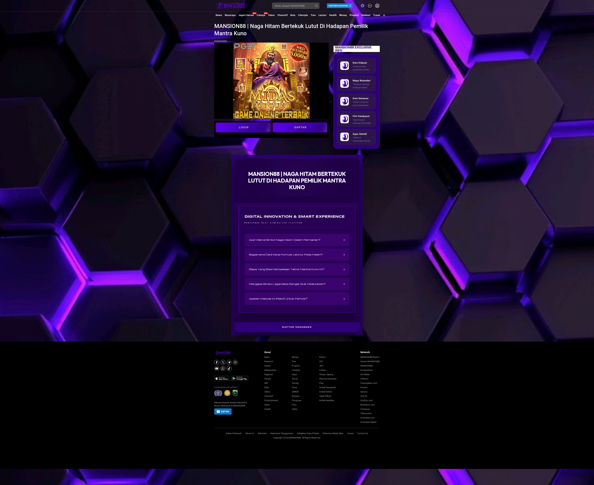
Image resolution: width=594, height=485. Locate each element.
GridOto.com (366, 400)
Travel (376, 15)
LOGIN (244, 127)
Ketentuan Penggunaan (282, 433)
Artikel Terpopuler (327, 387)
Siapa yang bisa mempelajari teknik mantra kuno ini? (297, 269)
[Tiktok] (229, 368)
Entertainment (271, 400)
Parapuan (296, 400)
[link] (369, 5)
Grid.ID (363, 396)
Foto (294, 404)
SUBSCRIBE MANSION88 (338, 6)
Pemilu (267, 378)
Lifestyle (303, 15)
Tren (313, 15)
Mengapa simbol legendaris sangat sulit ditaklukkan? (297, 284)
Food (294, 387)
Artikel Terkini (325, 391)
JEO (321, 365)
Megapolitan (270, 370)
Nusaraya (230, 15)
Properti (354, 15)
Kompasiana (366, 370)
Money (343, 15)
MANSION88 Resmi (369, 357)
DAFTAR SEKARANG (297, 327)
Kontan (364, 387)
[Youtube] (216, 368)
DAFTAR (300, 127)
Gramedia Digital (368, 422)
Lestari (322, 16)
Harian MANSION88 (370, 361)
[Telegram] (229, 362)
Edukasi (366, 15)
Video (294, 409)
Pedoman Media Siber (333, 433)
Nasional (268, 361)
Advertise (262, 433)
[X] (222, 362)
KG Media (365, 374)
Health (333, 15)
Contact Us (362, 433)
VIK (321, 361)
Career (350, 433)
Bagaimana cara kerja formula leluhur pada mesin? (297, 255)
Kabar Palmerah (234, 433)
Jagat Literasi (246, 15)
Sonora (363, 391)
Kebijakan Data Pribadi (308, 433)
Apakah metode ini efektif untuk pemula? (297, 299)
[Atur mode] (362, 5)
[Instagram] (235, 362)
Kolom (322, 357)
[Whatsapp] (222, 368)
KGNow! (364, 378)
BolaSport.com (367, 404)
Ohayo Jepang (326, 374)
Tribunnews (366, 413)
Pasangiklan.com (368, 383)
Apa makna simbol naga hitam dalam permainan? (297, 240)
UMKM (295, 391)
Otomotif (283, 15)
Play (321, 383)
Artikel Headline (326, 400)
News (219, 15)
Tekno (271, 15)
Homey (295, 383)
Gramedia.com (367, 417)
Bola (292, 15)
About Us (249, 433)
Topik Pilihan (325, 396)
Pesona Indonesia (327, 378)
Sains (267, 404)
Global (267, 365)
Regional (268, 374)
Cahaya (261, 15)
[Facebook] (216, 362)
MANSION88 (220, 41)
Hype (294, 374)
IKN (266, 383)
